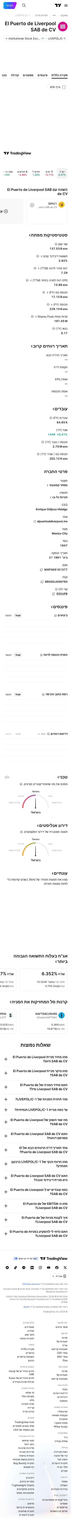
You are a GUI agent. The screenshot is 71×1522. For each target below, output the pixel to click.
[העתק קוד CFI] (53, 593)
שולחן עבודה (61, 1441)
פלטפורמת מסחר (25, 1492)
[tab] (18, 615)
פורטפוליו (63, 1411)
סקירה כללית (27, 1349)
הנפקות (64, 1400)
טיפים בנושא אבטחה (23, 1459)
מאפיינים (29, 1326)
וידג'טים (30, 1477)
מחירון (31, 1330)
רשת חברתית (61, 1451)
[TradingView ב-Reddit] (7, 1267)
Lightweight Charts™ (22, 1485)
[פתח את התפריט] (66, 5)
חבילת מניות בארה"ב (23, 1381)
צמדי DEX (62, 1356)
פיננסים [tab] (42, 75)
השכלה (64, 1485)
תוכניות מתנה (27, 1338)
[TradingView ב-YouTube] (48, 1267)
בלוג (32, 1400)
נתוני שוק (29, 1334)
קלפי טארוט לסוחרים (23, 1425)
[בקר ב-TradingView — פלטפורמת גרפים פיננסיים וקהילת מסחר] (17, 153)
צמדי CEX (62, 1352)
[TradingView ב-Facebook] (56, 1267)
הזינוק (31, 1360)
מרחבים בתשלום (59, 1511)
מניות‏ (65, 1337)
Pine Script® (61, 1426)
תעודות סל (62, 1341)
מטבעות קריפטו (59, 1349)
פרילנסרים (62, 1507)
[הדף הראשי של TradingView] (58, 5)
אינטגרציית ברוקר (25, 1507)
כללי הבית (62, 1466)
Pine (65, 1360)
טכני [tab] (4, 75)
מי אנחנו (30, 1392)
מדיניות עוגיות (26, 1451)
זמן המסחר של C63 (23, 1429)
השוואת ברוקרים (25, 1356)
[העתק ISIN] (41, 569)
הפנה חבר (62, 1459)
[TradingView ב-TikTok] (15, 1267)
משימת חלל (28, 1396)
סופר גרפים (62, 1326)
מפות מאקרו (61, 1422)
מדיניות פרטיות (26, 1447)
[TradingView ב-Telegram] (23, 1267)
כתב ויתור (29, 1444)
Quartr (27, 1306)
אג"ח (65, 1345)
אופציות (63, 1419)
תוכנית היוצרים (60, 1463)
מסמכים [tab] (28, 75)
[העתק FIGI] (42, 581)
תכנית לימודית (26, 1514)
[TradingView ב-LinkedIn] (32, 1267)
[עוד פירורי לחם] (54, 15)
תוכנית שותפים (26, 1511)
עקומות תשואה (60, 1415)
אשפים (64, 1503)
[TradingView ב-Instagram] (40, 1267)
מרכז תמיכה (28, 1403)
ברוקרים (30, 1352)
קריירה (30, 1407)
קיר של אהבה (61, 1455)
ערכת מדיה (28, 1411)
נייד (66, 1437)
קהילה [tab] (15, 75)
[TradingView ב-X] (65, 1267)
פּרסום (30, 1503)
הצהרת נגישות (26, 1455)
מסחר (65, 1481)
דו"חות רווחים (60, 1393)
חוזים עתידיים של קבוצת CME (21, 1373)
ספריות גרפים (27, 1481)
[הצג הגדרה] (56, 244)
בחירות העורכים (59, 1489)
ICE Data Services (31, 1284)
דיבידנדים (62, 1396)
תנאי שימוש (28, 1440)
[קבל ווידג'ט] (6, 777)
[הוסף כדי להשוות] (32, 205)
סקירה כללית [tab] (60, 75)
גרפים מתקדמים (25, 1489)
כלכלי (65, 1389)
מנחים (64, 1470)
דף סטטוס (29, 1466)
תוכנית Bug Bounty (23, 1463)
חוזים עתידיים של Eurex (21, 1378)
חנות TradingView (24, 1422)
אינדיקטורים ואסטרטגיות (55, 1499)
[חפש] (24, 5)
